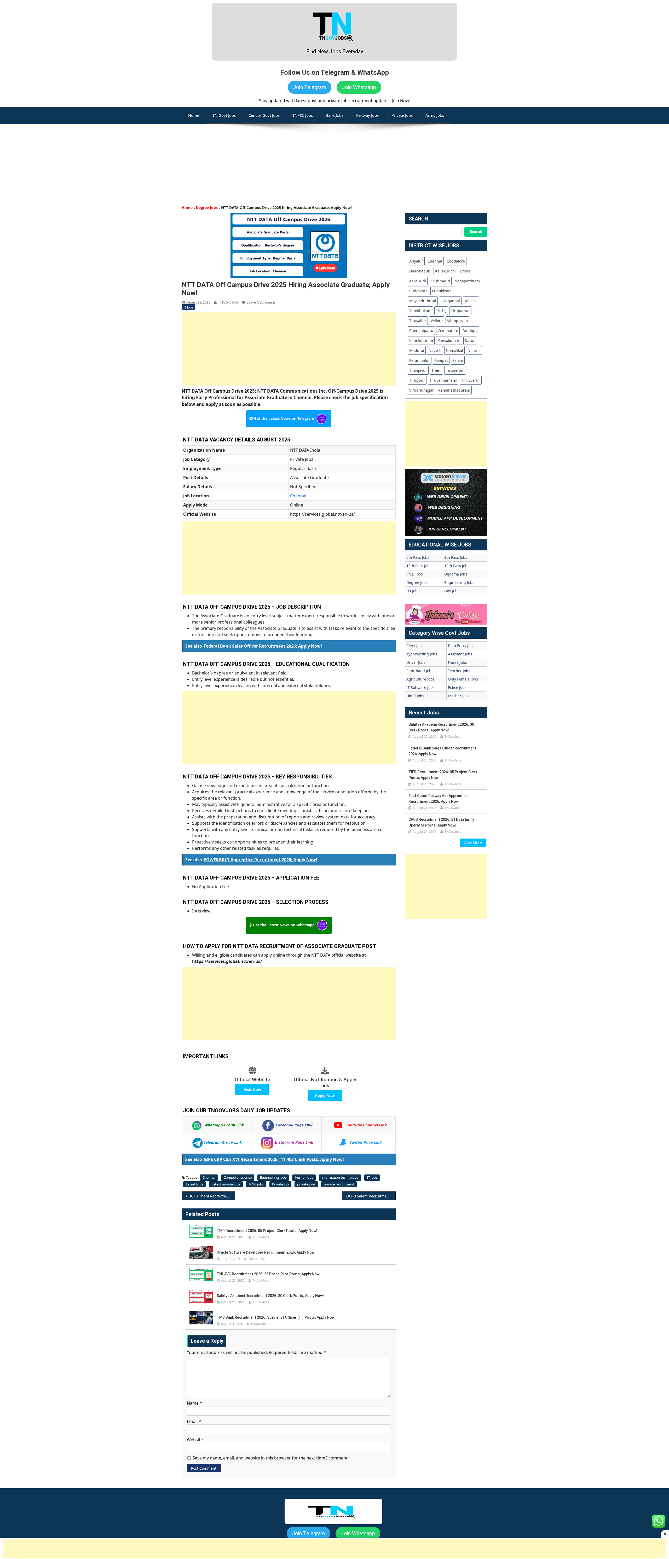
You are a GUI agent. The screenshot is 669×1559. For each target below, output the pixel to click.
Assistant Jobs (460, 653)
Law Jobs (451, 590)
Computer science (238, 1177)
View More (473, 842)
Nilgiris (474, 350)
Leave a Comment (261, 302)
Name (194, 1403)
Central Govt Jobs (264, 115)
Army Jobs (434, 115)
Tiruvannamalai (443, 380)
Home (187, 207)
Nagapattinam (467, 280)
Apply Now (325, 1095)
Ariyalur (416, 261)
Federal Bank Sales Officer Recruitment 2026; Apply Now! (442, 751)
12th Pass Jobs (456, 565)
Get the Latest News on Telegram (284, 418)
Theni (436, 370)
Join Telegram (309, 87)
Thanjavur (418, 370)
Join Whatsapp (359, 87)
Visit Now (252, 1089)
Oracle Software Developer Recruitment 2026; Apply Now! (266, 1252)
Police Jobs (457, 687)
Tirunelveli (455, 370)
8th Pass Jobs (455, 557)
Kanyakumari (448, 340)
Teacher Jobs (459, 670)
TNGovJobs (228, 302)
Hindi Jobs (415, 695)
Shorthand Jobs (419, 670)
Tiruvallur (417, 320)
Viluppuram (457, 320)
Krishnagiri (440, 280)
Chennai (298, 496)
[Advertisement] (334, 160)
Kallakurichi (445, 271)
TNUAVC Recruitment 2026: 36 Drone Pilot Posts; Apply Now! (268, 1274)
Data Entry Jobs (461, 645)
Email (194, 1421)
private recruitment (339, 1184)
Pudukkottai (442, 290)
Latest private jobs (225, 1184)
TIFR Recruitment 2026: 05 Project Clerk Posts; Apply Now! (267, 1231)
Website (195, 1439)
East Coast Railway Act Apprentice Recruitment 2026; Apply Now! (438, 799)
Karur (470, 340)
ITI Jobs (412, 590)
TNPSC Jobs (302, 115)
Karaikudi (417, 280)
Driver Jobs (415, 662)
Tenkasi (470, 300)
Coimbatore (448, 330)
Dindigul (470, 330)
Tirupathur (460, 310)
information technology (340, 1177)
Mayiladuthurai (422, 300)
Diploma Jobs (455, 574)
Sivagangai (450, 300)
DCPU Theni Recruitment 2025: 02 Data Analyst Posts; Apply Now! (211, 1196)
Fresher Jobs (459, 695)
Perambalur (419, 360)
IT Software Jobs (420, 687)
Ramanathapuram (454, 390)
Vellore (437, 320)
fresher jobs (304, 1177)
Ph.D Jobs (414, 574)
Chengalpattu (421, 330)
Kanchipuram (421, 340)
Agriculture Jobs (420, 679)
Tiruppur (417, 380)
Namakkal (454, 350)
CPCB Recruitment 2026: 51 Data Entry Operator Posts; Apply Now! (441, 822)
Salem (457, 360)
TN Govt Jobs (224, 115)
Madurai (416, 350)
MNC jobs (256, 1184)
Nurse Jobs (457, 662)
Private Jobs (402, 115)
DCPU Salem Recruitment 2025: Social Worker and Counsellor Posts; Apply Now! (371, 1196)
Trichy (441, 310)
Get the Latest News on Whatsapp (284, 924)
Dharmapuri (420, 271)
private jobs (306, 1184)
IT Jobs (188, 307)
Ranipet (441, 360)
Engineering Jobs (273, 1177)
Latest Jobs (194, 1184)
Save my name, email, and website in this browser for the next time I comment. (271, 1458)
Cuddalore (456, 261)
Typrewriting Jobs (421, 653)
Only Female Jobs (463, 679)
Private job (280, 1184)
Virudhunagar (421, 390)
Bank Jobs (334, 115)
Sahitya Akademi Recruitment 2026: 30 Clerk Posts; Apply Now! (270, 1296)
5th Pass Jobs (417, 557)
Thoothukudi (420, 310)
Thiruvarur (470, 380)
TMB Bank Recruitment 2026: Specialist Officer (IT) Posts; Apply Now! (276, 1317)
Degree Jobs (207, 207)
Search (476, 232)
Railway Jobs (367, 115)
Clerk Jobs (415, 645)
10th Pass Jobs (418, 565)
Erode (465, 271)
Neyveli (435, 350)
